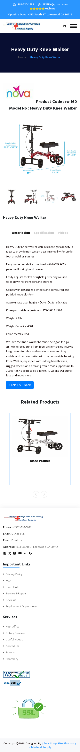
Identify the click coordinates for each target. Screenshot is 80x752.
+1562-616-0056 (22, 527)
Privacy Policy (14, 574)
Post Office (12, 626)
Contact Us (12, 646)
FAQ (8, 580)
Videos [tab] (63, 233)
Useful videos (14, 639)
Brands (10, 652)
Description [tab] (21, 233)
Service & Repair (16, 593)
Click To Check (20, 385)
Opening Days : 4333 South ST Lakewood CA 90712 (40, 14)
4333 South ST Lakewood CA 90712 (36, 547)
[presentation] (36, 494)
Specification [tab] (44, 233)
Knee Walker (40, 461)
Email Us (16, 540)
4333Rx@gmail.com (54, 4)
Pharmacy (12, 659)
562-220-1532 (25, 4)
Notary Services (15, 633)
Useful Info (12, 587)
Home (22, 57)
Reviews (50, 8)
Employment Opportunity (21, 606)
